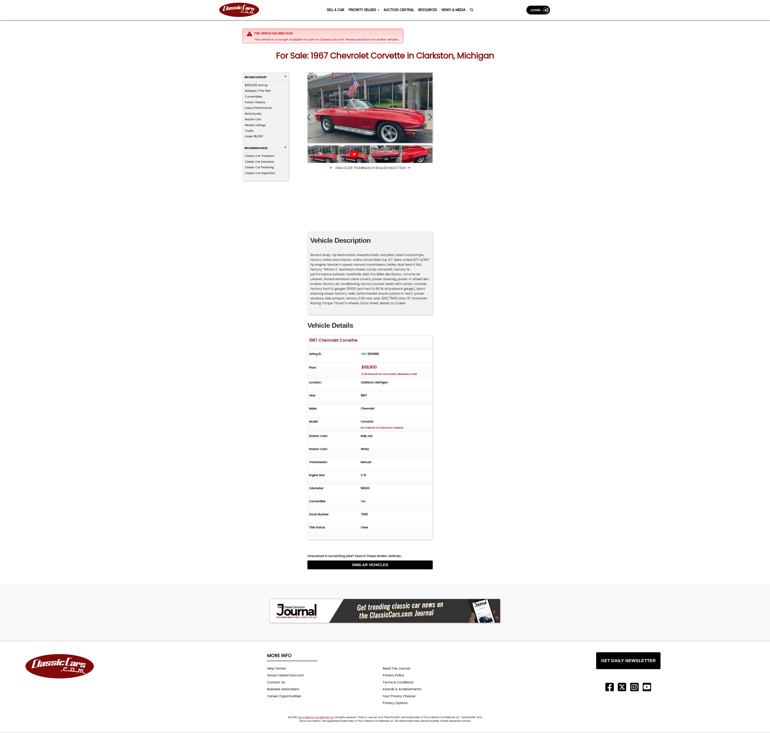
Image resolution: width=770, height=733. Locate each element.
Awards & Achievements (402, 689)
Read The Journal (396, 668)
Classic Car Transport (259, 156)
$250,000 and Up (256, 85)
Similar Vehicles (370, 565)
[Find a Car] (471, 11)
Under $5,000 (254, 136)
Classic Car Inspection (260, 173)
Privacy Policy (393, 675)
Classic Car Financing (259, 167)
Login (537, 10)
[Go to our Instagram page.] (634, 687)
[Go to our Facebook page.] (609, 687)
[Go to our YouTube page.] (647, 687)
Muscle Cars (253, 119)
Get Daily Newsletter (628, 660)
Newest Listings (255, 125)
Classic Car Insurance (259, 162)
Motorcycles (253, 114)
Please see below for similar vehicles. (372, 40)
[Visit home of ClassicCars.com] (60, 672)
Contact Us (276, 682)
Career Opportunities (284, 696)
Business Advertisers (283, 689)
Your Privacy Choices (399, 696)
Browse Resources (256, 148)
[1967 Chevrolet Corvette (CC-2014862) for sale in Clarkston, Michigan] (370, 108)
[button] (429, 116)
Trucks (249, 131)
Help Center (276, 668)
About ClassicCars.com (285, 675)
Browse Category (255, 77)
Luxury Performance (258, 108)
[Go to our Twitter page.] (622, 687)
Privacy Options (395, 703)
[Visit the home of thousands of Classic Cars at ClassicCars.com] (242, 10)
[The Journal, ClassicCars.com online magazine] (385, 611)
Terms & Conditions (398, 682)
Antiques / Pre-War (258, 91)
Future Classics (255, 102)
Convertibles (253, 97)
